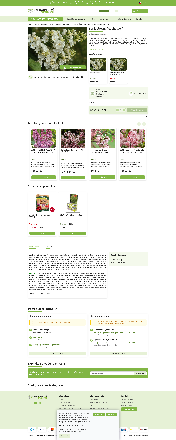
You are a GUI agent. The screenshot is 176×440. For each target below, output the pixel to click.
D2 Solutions (137, 435)
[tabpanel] (42, 214)
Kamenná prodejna (127, 402)
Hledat (104, 11)
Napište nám (129, 409)
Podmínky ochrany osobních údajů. (72, 425)
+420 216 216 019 (77, 2)
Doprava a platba (64, 402)
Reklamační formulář (128, 405)
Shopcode (145, 435)
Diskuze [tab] (49, 247)
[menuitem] (45, 19)
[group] (43, 154)
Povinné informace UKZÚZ (99, 402)
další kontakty (109, 3)
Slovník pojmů (94, 399)
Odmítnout (99, 414)
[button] (43, 170)
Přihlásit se (140, 373)
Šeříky (120, 260)
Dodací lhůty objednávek (67, 405)
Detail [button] (73, 177)
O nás (61, 399)
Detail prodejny (57, 353)
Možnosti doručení (140, 93)
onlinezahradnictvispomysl (35, 403)
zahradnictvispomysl (39, 403)
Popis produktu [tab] (35, 247)
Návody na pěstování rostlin (99, 408)
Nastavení (64, 436)
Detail (42, 233)
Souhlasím (111, 414)
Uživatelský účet (124, 11)
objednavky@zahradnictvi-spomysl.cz (108, 333)
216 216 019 (37, 337)
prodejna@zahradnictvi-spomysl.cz (46, 345)
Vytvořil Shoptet (127, 435)
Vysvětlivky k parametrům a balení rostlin (70, 409)
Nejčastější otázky (118, 353)
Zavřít (93, 117)
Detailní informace (95, 49)
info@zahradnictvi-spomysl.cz (105, 343)
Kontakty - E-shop (127, 399)
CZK (143, 3)
